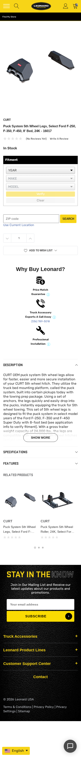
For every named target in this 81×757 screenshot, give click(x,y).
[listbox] (40, 170)
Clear (40, 200)
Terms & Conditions (17, 707)
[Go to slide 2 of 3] (39, 547)
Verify (41, 194)
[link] (20, 500)
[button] (40, 250)
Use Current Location (18, 225)
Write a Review (59, 138)
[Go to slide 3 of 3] (43, 547)
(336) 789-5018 (40, 321)
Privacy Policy (44, 707)
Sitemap (24, 711)
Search (68, 218)
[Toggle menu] (6, 6)
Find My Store (9, 17)
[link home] (41, 6)
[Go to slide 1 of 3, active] (35, 547)
